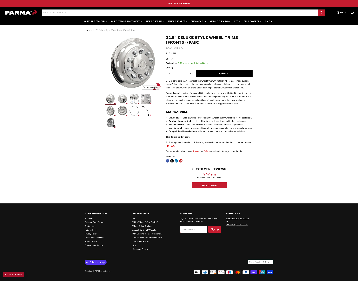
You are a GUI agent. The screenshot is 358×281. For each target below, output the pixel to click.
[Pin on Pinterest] (180, 161)
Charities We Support (94, 245)
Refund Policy (91, 241)
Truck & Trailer (177, 21)
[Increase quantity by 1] (190, 73)
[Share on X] (172, 161)
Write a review (209, 185)
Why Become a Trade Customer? (147, 234)
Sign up (215, 229)
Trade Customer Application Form (147, 237)
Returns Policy (91, 230)
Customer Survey (140, 249)
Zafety (207, 151)
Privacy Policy (91, 234)
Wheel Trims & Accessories (126, 21)
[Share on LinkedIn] (176, 161)
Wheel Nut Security (95, 21)
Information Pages (140, 241)
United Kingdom (259, 262)
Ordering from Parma (94, 222)
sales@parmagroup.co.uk (237, 218)
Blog (134, 245)
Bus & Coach (198, 21)
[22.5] (110, 98)
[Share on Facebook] (167, 161)
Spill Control (252, 21)
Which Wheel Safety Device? (145, 222)
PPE (236, 21)
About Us (89, 218)
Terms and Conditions (94, 237)
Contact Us (89, 226)
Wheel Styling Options (142, 226)
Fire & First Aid (154, 21)
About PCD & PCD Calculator (145, 230)
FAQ (134, 218)
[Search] (321, 13)
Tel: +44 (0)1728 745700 (237, 225)
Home (87, 30)
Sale (268, 21)
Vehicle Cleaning (219, 21)
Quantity (169, 68)
